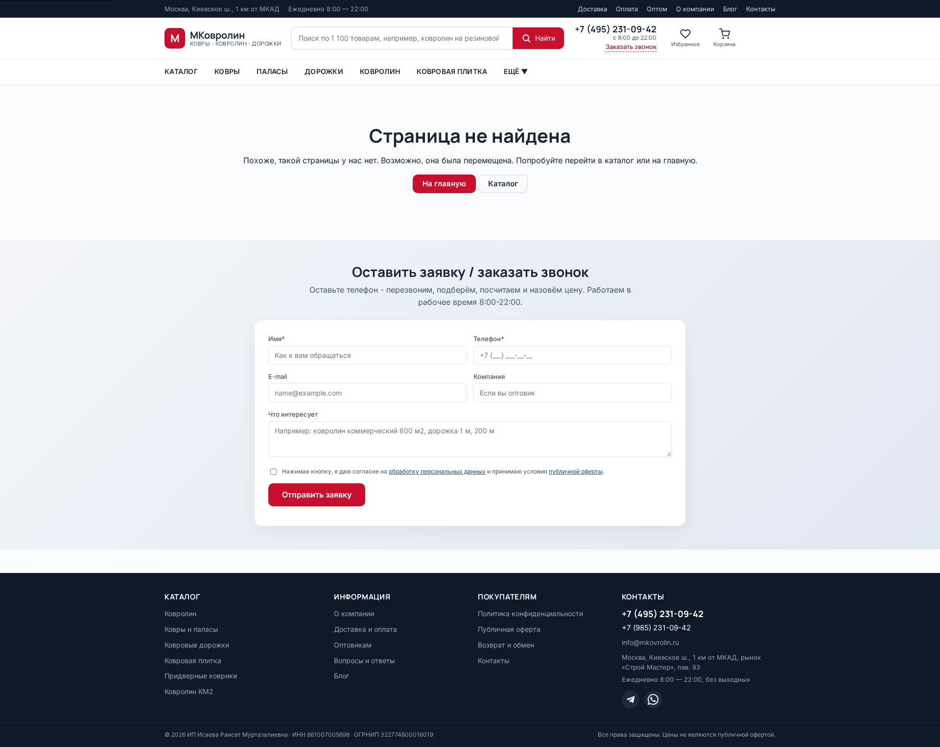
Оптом (657, 9)
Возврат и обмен (506, 645)
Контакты (761, 9)
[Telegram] (630, 699)
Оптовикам (353, 645)
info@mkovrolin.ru (650, 642)
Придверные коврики (200, 676)
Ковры (227, 71)
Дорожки (324, 71)
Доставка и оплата (365, 629)
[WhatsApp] (653, 699)
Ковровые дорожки (196, 645)
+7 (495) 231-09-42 (663, 614)
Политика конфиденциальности (530, 613)
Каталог (181, 71)
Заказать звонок (631, 46)
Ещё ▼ (515, 71)
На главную (444, 183)
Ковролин (380, 71)
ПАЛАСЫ (272, 71)
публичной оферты (576, 471)
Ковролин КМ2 (188, 691)
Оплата (627, 9)
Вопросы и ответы (364, 660)
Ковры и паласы (191, 629)
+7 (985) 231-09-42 (656, 627)
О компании (695, 9)
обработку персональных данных (437, 471)
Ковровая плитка (452, 71)
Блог (730, 9)
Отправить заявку (317, 494)
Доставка (592, 9)
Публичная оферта (509, 629)
